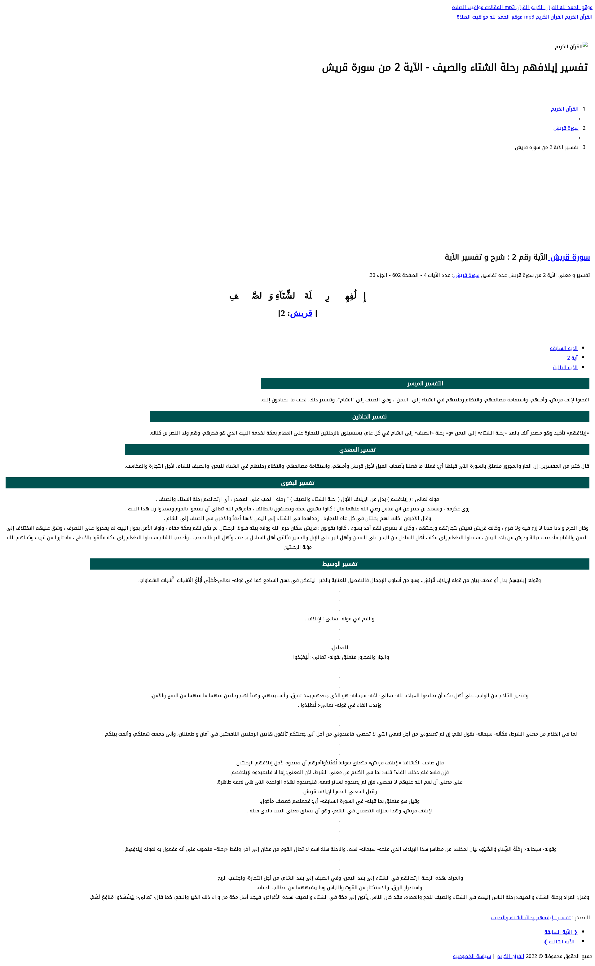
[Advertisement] (297, 200)
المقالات (493, 7)
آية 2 (572, 358)
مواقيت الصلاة (467, 7)
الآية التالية (565, 367)
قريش (301, 313)
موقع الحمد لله (575, 7)
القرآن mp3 (516, 7)
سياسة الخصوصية (472, 956)
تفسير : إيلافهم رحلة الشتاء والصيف (531, 917)
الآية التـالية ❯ (559, 941)
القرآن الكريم (543, 7)
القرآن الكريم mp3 (543, 17)
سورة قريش (569, 257)
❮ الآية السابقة (561, 932)
